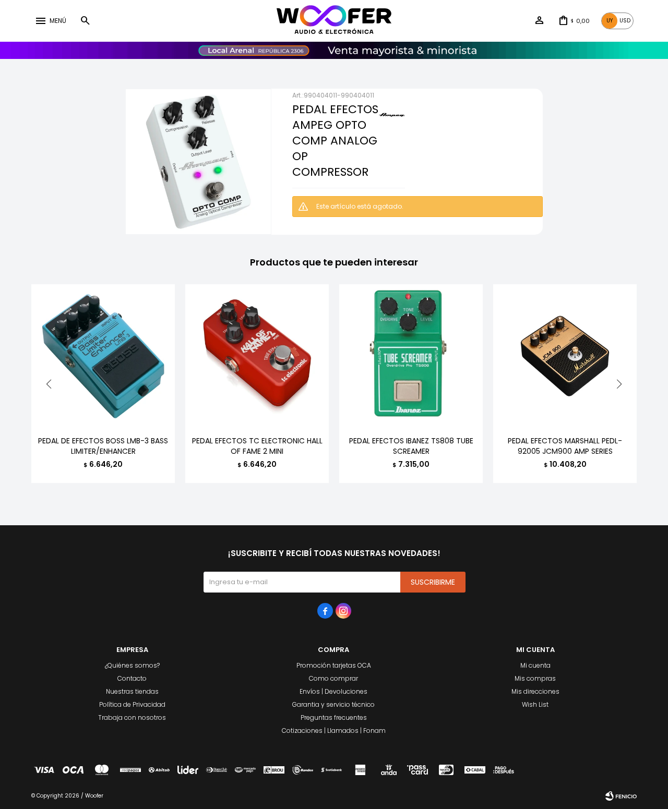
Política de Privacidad (132, 704)
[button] (85, 21)
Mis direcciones (535, 691)
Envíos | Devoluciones (333, 691)
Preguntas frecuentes (334, 717)
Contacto (132, 678)
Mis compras (535, 678)
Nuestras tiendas (132, 691)
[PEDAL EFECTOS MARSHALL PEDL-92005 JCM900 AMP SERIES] (565, 356)
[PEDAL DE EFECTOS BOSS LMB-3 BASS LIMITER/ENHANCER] (103, 356)
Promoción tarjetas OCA (333, 665)
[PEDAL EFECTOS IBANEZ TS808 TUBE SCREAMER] (411, 356)
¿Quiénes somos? (132, 665)
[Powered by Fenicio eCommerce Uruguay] (621, 796)
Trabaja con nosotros (132, 717)
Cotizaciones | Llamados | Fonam (334, 730)
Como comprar (333, 678)
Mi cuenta (535, 665)
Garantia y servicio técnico (333, 704)
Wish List (535, 704)
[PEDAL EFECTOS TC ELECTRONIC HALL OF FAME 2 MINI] (257, 356)
